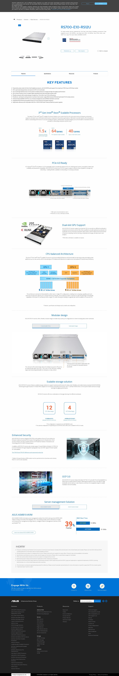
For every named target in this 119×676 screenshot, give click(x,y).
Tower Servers (40, 624)
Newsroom (65, 609)
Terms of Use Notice (103, 674)
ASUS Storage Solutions (17, 625)
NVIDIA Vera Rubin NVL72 (17, 617)
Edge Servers (40, 626)
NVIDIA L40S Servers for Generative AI (17, 650)
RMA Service (91, 629)
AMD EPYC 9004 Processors (18, 634)
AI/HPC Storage (41, 638)
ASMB (38, 653)
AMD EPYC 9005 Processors (18, 631)
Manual (90, 617)
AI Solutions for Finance (17, 627)
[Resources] (72, 73)
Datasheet (66, 50)
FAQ (89, 633)
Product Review (66, 617)
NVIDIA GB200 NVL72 (17, 633)
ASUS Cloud (14, 666)
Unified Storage (41, 641)
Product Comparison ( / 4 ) (19, 674)
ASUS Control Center (42, 651)
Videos (64, 611)
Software (39, 649)
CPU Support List (92, 615)
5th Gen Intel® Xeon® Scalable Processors (19, 647)
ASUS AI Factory (15, 642)
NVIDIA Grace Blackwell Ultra (44, 611)
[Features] (23, 73)
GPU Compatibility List (94, 613)
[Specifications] (47, 73)
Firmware (90, 619)
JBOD (38, 645)
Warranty (90, 627)
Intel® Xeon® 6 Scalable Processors (20, 644)
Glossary (65, 621)
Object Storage (41, 643)
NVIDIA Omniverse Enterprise (18, 657)
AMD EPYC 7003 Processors (18, 655)
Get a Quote (82, 50)
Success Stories (66, 615)
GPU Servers (40, 621)
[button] (48, 38)
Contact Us (91, 623)
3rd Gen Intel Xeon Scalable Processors (18, 639)
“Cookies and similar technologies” (61, 9)
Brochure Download (93, 635)
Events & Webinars (67, 613)
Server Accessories (41, 632)
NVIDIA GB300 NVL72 (17, 629)
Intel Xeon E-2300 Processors (18, 653)
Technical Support (92, 609)
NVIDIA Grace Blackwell (43, 613)
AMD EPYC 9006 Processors (18, 609)
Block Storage (40, 640)
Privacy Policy (92, 674)
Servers (26, 19)
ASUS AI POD (40, 609)
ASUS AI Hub (14, 623)
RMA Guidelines (92, 631)
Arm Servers (40, 622)
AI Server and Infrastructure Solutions (18, 660)
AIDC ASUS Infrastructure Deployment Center (17, 612)
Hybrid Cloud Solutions (17, 662)
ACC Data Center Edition (17, 615)
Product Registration (93, 625)
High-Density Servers (42, 628)
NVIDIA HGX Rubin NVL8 (17, 619)
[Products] (96, 73)
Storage (39, 636)
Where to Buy (91, 621)
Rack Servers (34, 19)
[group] (22, 57)
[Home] (14, 19)
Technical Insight (67, 619)
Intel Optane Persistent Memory (19, 664)
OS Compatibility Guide (94, 611)
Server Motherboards (42, 630)
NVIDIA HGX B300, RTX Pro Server (20, 636)
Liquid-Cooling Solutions (17, 621)
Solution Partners (15, 668)
